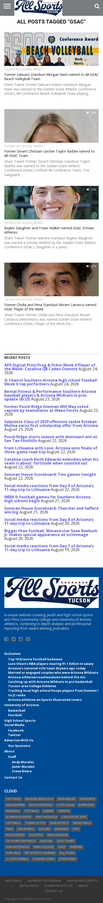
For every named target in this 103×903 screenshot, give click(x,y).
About (9, 751)
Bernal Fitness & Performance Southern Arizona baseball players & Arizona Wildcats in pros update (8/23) (50, 395)
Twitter (14, 735)
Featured (13, 799)
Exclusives (12, 653)
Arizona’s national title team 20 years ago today (47, 668)
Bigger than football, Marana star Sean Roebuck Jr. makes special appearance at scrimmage (50, 532)
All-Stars (67, 853)
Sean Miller (66, 799)
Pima (9, 829)
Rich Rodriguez (40, 805)
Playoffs (36, 835)
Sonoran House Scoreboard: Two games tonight (50, 474)
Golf (61, 847)
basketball (82, 823)
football (13, 823)
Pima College (44, 847)
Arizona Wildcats (39, 799)
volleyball (25, 829)
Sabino (48, 811)
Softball (31, 811)
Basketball (16, 710)
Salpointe (87, 799)
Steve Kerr (67, 859)
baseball (13, 811)
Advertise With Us (18, 740)
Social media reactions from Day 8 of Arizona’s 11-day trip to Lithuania (49, 521)
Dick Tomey (65, 841)
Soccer (44, 829)
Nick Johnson (57, 835)
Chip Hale (13, 853)
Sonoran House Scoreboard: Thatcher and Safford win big (51, 510)
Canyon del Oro (74, 817)
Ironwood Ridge (18, 817)
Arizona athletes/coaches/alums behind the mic (47, 677)
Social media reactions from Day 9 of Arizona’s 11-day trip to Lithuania (49, 487)
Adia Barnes (15, 805)
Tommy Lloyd (35, 823)
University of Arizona (21, 705)
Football (15, 715)
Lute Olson (65, 805)
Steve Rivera (22, 771)
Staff (12, 757)
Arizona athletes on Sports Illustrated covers (45, 699)
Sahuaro (61, 829)
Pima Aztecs (59, 823)
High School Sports (19, 720)
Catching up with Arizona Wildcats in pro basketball (50, 681)
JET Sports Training (40, 853)
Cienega (64, 811)
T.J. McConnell (17, 859)
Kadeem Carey (43, 859)
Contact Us (13, 777)
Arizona (46, 841)
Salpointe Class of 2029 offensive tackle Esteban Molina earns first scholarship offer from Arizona (51, 423)
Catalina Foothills (20, 841)
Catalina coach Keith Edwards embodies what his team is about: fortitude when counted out (51, 461)
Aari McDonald (17, 847)
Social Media (14, 725)
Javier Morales (23, 766)
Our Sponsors (19, 746)
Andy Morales (23, 762)
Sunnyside (86, 805)
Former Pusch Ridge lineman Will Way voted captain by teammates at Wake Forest (46, 408)
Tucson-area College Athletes (32, 686)
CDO (76, 829)
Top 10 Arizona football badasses (35, 659)
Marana (76, 847)
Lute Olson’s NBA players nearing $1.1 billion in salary (50, 663)
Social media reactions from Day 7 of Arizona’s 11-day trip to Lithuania (49, 547)
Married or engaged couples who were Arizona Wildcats (53, 672)
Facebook (16, 730)
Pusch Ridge (15, 835)
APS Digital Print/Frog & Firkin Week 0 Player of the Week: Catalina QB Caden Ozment (49, 367)
